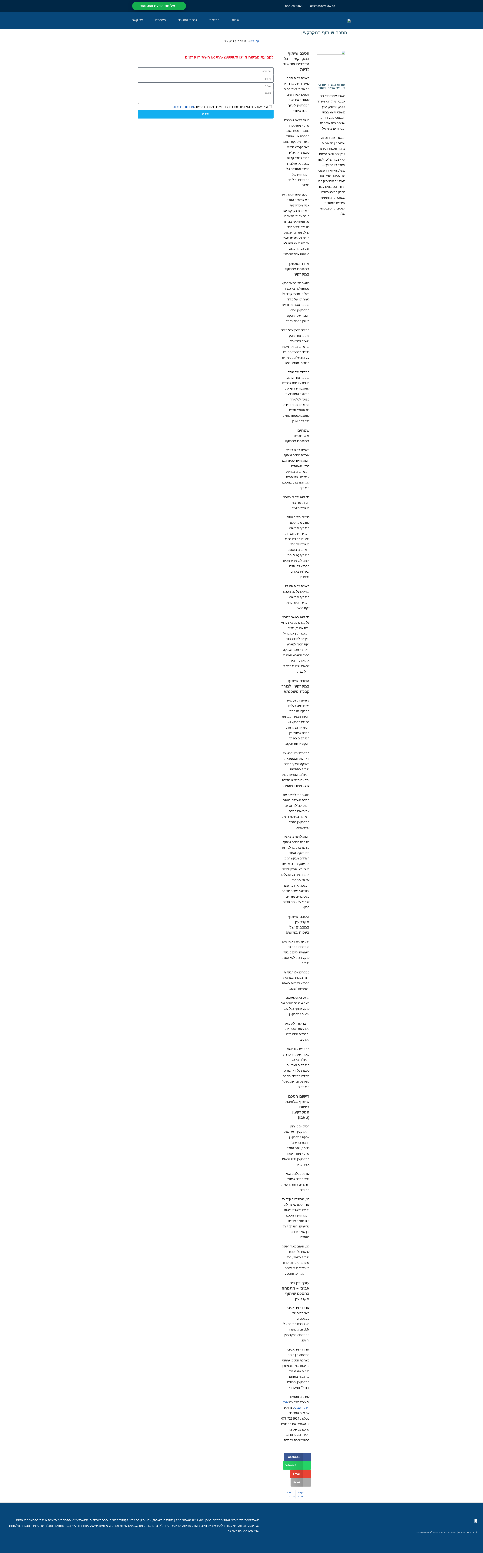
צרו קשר (137, 20)
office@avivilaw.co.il (323, 6)
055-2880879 (294, 6)
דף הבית (254, 41)
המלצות (214, 20)
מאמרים (160, 20)
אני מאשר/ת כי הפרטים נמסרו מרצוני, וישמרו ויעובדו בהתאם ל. (220, 107)
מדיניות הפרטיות (184, 107)
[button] (297, 1457)
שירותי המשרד (187, 20)
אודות (235, 20)
